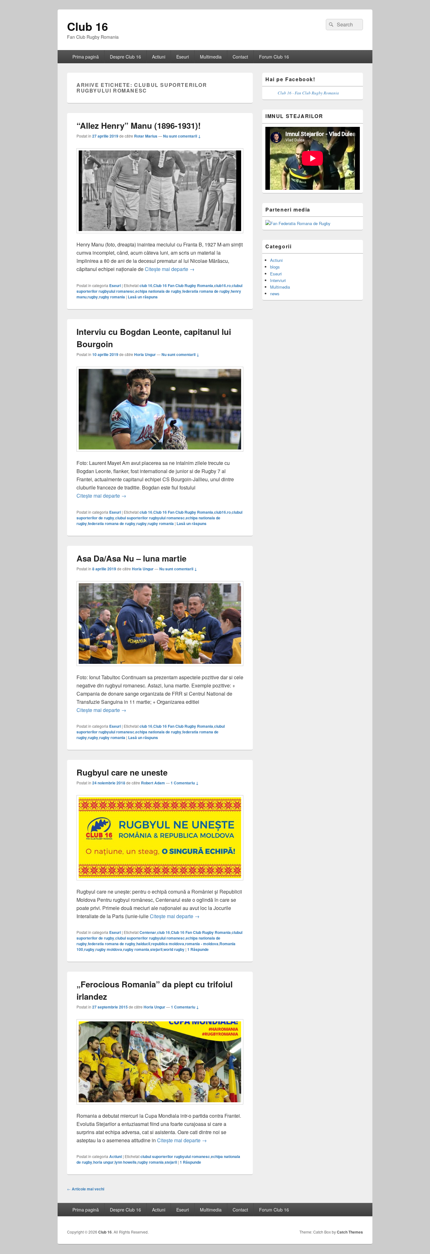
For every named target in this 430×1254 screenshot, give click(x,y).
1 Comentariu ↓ (185, 783)
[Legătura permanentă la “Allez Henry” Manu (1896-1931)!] (159, 236)
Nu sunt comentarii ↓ (182, 136)
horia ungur (103, 1162)
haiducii (143, 943)
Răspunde (198, 949)
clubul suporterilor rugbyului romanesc (150, 518)
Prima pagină (85, 57)
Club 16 (87, 26)
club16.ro (222, 285)
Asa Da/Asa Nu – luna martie (131, 558)
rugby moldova (108, 949)
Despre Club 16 (125, 57)
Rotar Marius (145, 136)
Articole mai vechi (85, 1189)
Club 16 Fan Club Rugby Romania (183, 285)
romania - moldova (201, 943)
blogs (275, 267)
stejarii (156, 949)
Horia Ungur (145, 354)
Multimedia (211, 57)
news (275, 294)
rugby (93, 297)
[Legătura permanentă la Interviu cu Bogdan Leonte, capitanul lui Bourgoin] (159, 454)
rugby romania (112, 297)
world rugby (173, 949)
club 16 (145, 285)
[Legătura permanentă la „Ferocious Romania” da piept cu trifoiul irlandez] (159, 1107)
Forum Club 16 (274, 57)
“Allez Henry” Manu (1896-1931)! (138, 125)
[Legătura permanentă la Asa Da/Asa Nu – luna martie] (159, 669)
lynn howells (126, 1162)
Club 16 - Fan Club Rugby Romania (308, 93)
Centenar (147, 932)
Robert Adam (153, 783)
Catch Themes (350, 1232)
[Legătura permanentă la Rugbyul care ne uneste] (159, 883)
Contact (240, 57)
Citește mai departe (170, 269)
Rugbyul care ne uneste (121, 772)
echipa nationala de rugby (158, 291)
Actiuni (158, 57)
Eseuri (182, 57)
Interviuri (278, 280)
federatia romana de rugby (206, 291)
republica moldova (167, 943)
